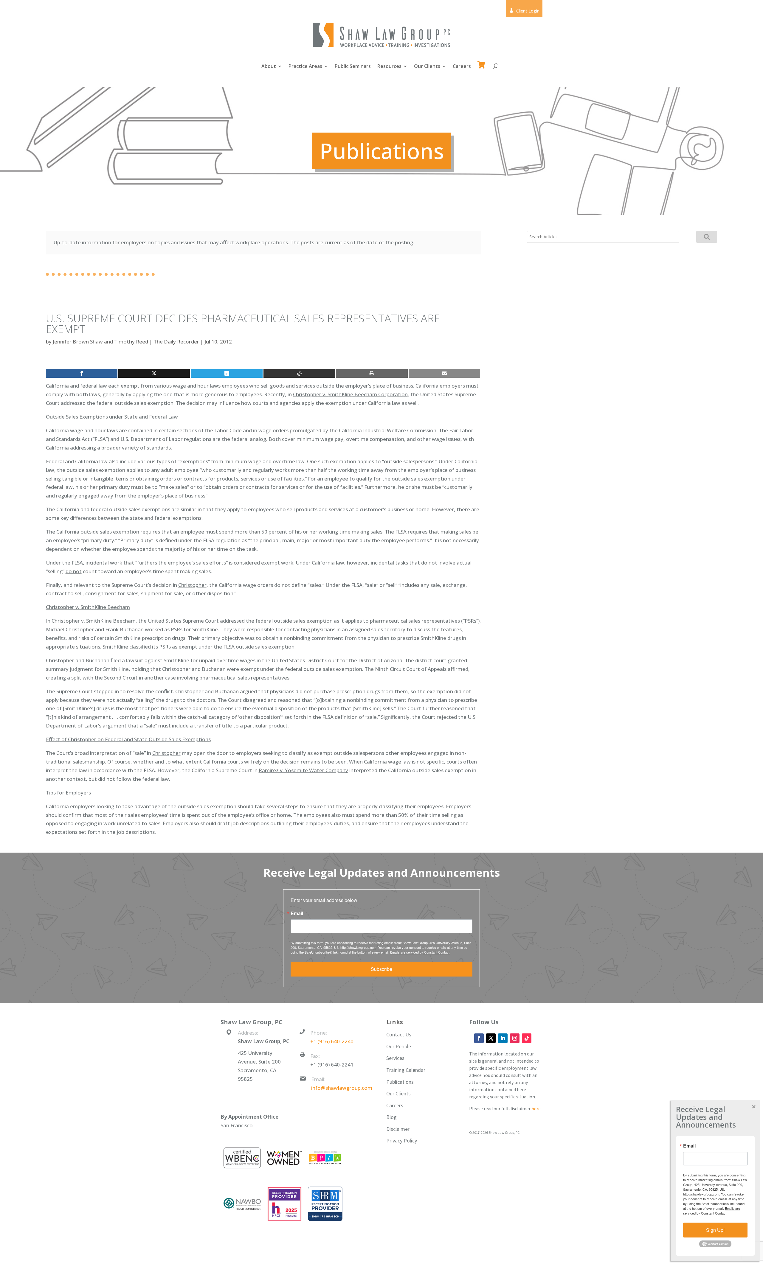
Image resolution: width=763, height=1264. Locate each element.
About (268, 66)
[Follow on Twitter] (491, 1038)
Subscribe (381, 969)
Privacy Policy (401, 1140)
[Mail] (444, 373)
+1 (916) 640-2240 (331, 1041)
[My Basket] (482, 62)
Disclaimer (398, 1128)
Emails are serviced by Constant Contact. (420, 952)
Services (395, 1058)
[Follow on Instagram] (514, 1038)
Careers (462, 66)
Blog (391, 1117)
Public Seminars (353, 66)
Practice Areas (305, 66)
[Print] (371, 373)
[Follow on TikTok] (526, 1038)
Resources (389, 66)
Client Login (524, 11)
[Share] (81, 373)
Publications (400, 1081)
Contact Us (398, 1034)
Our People (398, 1046)
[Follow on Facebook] (479, 1038)
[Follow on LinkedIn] (503, 1038)
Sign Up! (715, 1229)
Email (297, 913)
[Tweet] (154, 373)
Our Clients (427, 66)
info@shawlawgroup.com (341, 1087)
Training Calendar (405, 1069)
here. (536, 1108)
